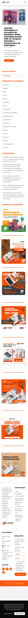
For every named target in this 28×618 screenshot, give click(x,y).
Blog (4, 91)
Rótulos (5, 140)
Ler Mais (9, 60)
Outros (5, 133)
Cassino (5, 98)
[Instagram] (7, 569)
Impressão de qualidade (10, 112)
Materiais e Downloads (9, 126)
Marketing (6, 123)
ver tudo (5, 147)
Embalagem (6, 109)
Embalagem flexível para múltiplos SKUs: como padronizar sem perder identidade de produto (13, 159)
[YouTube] (10, 569)
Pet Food (5, 137)
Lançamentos (7, 119)
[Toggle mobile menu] (25, 2)
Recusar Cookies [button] (8, 613)
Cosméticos (6, 102)
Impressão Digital (8, 116)
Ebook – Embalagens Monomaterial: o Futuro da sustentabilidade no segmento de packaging (13, 187)
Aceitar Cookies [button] (20, 613)
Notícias (5, 130)
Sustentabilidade (8, 144)
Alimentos (6, 85)
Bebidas (5, 88)
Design (5, 105)
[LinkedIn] (3, 572)
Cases (4, 95)
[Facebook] (3, 569)
